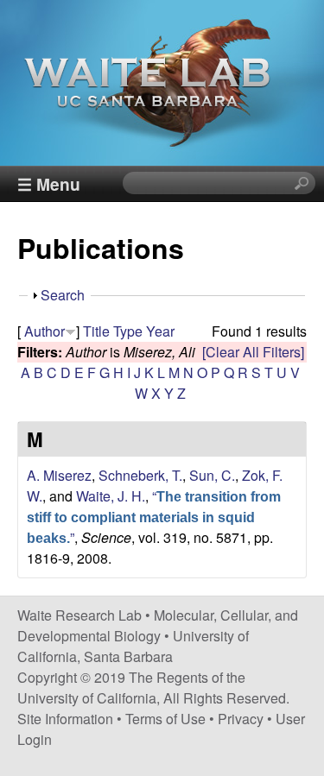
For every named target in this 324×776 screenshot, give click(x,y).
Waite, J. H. (110, 496)
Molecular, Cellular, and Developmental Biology (157, 625)
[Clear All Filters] (253, 352)
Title (96, 331)
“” (154, 516)
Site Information (65, 719)
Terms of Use (165, 719)
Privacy (241, 719)
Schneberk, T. (140, 475)
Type (128, 331)
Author (44, 331)
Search (63, 295)
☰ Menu (48, 184)
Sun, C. (212, 475)
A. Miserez (59, 475)
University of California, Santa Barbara (133, 646)
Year (160, 331)
